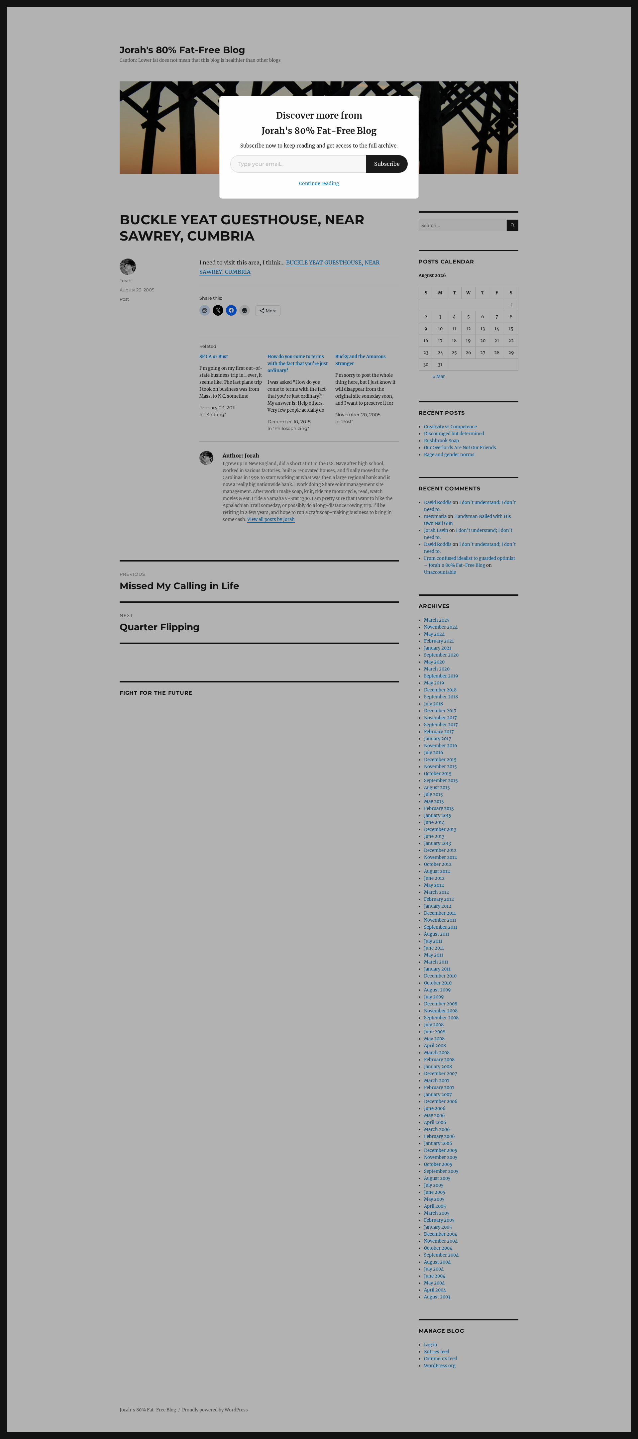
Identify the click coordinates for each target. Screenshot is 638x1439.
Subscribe (387, 163)
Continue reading (319, 183)
